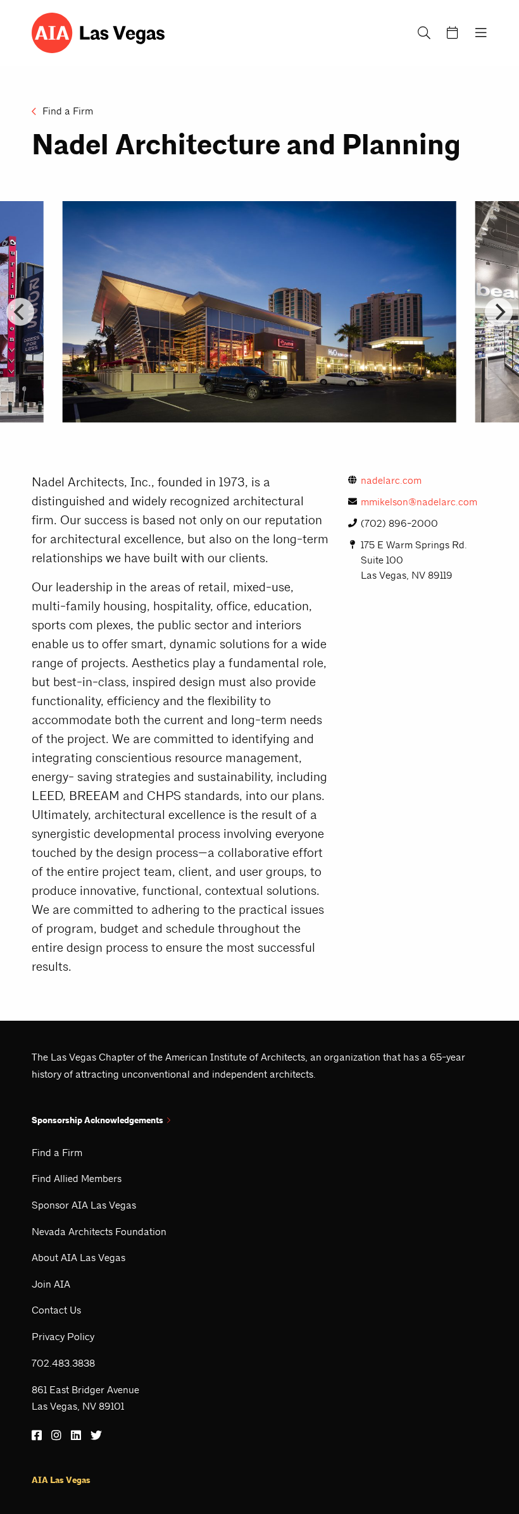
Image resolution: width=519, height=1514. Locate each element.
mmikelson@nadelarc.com (419, 502)
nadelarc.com (391, 480)
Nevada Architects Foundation (99, 1232)
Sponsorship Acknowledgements (97, 1120)
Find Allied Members (77, 1178)
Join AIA (51, 1284)
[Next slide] (499, 312)
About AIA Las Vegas (78, 1258)
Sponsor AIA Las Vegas (84, 1205)
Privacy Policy (63, 1337)
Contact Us (56, 1310)
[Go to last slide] (20, 312)
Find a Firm (66, 111)
